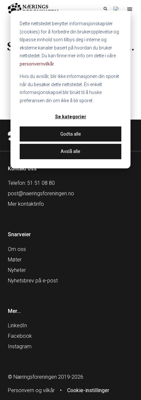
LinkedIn (17, 325)
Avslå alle (70, 151)
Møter (15, 260)
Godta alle (70, 134)
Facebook (20, 336)
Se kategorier (70, 116)
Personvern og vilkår (31, 390)
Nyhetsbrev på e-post (33, 280)
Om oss (17, 249)
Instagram (19, 346)
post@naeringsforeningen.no (41, 193)
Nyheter (17, 270)
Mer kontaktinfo (26, 204)
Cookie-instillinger (88, 390)
